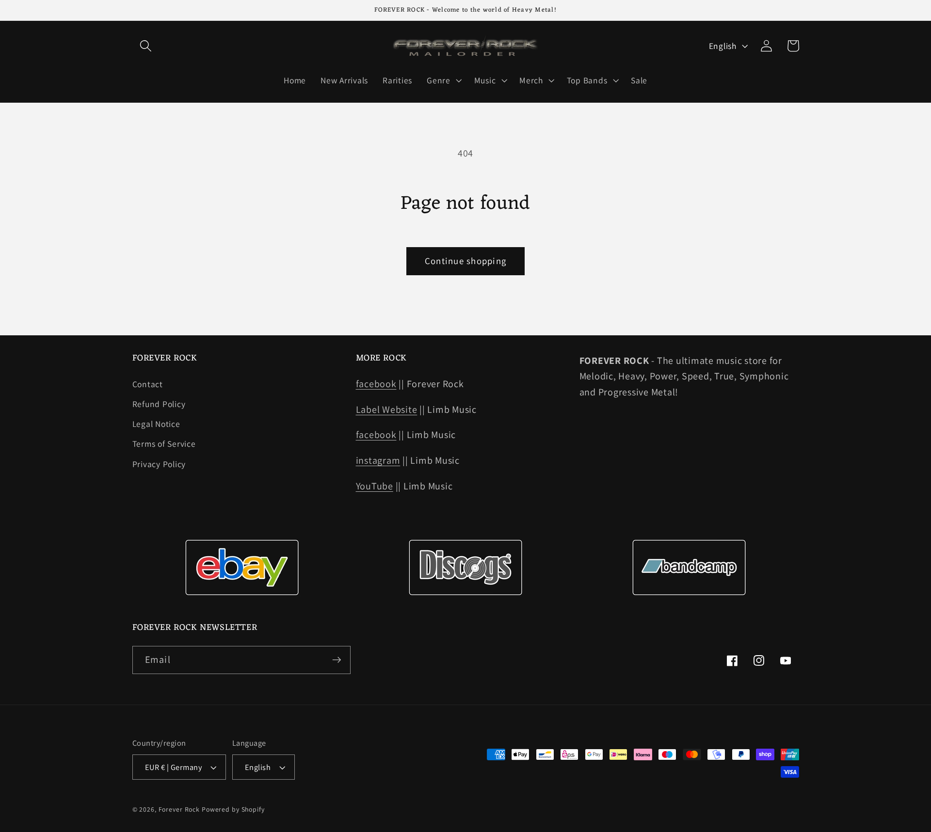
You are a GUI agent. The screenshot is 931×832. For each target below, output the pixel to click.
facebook (376, 383)
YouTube (374, 486)
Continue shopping (465, 261)
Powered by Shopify (233, 809)
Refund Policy (159, 403)
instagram (378, 460)
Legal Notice (156, 423)
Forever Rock (179, 809)
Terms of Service (164, 443)
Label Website (386, 409)
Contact (147, 384)
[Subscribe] (336, 660)
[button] (145, 45)
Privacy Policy (159, 464)
